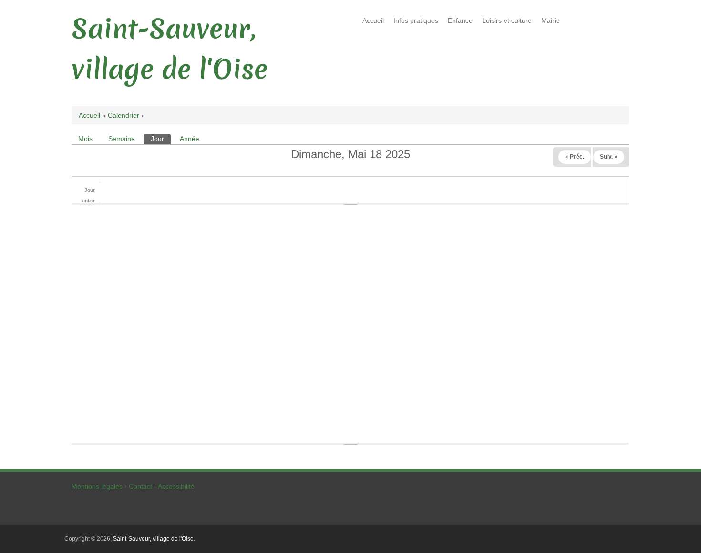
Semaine (121, 138)
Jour (161, 138)
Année (189, 138)
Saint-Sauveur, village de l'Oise (153, 538)
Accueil (373, 20)
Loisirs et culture (507, 20)
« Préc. (574, 156)
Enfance (460, 20)
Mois (85, 138)
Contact (140, 486)
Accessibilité (176, 486)
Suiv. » (609, 156)
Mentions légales (97, 486)
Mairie (550, 20)
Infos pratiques (415, 20)
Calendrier (123, 115)
